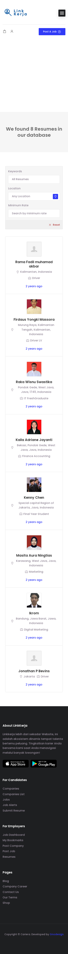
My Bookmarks (13, 840)
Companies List (14, 794)
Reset (56, 225)
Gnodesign (57, 934)
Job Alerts (10, 805)
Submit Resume (14, 811)
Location (14, 188)
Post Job (9, 851)
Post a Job (50, 31)
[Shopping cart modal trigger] (4, 31)
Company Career (15, 886)
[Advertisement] (34, 76)
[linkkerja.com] (16, 13)
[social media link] (34, 943)
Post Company (13, 846)
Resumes (9, 857)
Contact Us (11, 892)
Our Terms (10, 897)
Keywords (15, 171)
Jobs (6, 800)
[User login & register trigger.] (12, 31)
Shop (6, 903)
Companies (11, 789)
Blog (6, 881)
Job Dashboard (14, 835)
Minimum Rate (18, 205)
